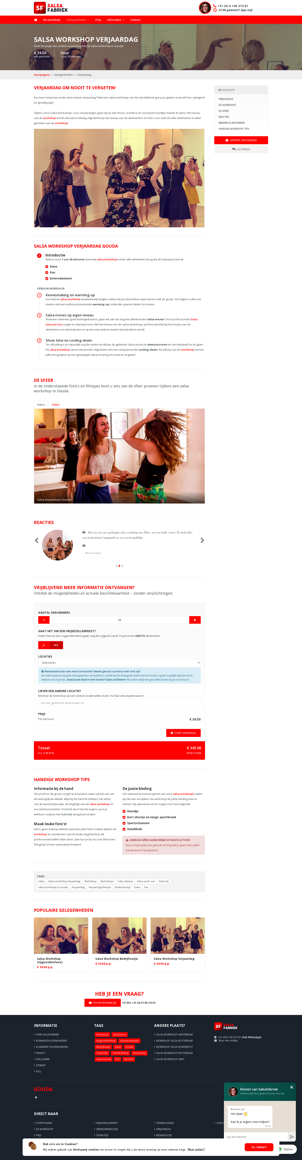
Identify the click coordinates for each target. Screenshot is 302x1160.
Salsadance (119, 1034)
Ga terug (243, 149)
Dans (137, 887)
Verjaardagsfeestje (100, 887)
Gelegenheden (76, 20)
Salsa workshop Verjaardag (64, 881)
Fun (146, 887)
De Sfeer (224, 111)
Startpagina (42, 75)
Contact (135, 20)
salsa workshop (107, 259)
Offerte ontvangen (243, 140)
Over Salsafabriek (47, 1034)
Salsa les (164, 881)
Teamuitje (102, 1053)
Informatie (114, 20)
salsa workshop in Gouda (53, 887)
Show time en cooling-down (69, 340)
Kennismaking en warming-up (70, 295)
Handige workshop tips (234, 128)
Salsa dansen (125, 881)
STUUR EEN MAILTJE (104, 1002)
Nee (56, 645)
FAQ (38, 1071)
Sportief (128, 1059)
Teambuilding (120, 1053)
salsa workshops (183, 794)
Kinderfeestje (122, 887)
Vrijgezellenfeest (105, 1040)
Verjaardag (78, 887)
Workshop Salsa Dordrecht (174, 1047)
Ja (44, 645)
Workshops (107, 881)
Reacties (224, 117)
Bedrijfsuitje (103, 1047)
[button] (47, 456)
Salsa (41, 881)
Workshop (90, 881)
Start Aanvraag (185, 733)
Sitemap (41, 1065)
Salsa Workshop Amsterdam (174, 1034)
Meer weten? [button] (196, 1149)
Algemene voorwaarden (52, 1047)
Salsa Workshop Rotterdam (174, 1053)
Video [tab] (55, 404)
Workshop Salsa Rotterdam (174, 1040)
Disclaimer (43, 1059)
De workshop (51, 20)
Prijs (98, 20)
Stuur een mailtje (228, 1040)
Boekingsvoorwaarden (51, 1040)
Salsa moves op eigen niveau (69, 315)
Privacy (41, 1053)
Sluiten (288, 1149)
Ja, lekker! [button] (259, 1147)
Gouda (129, 1047)
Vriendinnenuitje (129, 1040)
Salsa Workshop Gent (170, 1059)
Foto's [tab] (41, 404)
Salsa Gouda (103, 1059)
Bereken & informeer (232, 123)
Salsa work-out (146, 881)
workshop (49, 118)
